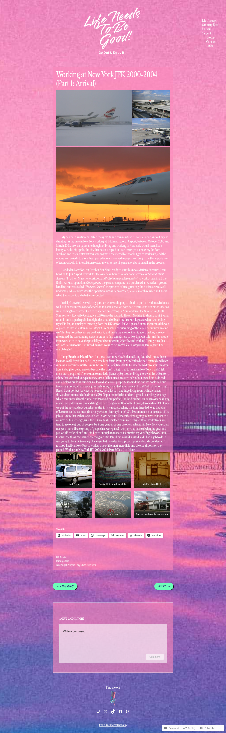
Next (162, 586)
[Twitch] (98, 711)
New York (91, 565)
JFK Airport (69, 565)
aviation (59, 565)
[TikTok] (113, 711)
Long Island (81, 565)
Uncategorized (62, 560)
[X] (105, 711)
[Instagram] (128, 711)
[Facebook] (120, 711)
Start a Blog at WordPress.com (112, 724)
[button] (74, 470)
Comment (154, 656)
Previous (66, 586)
